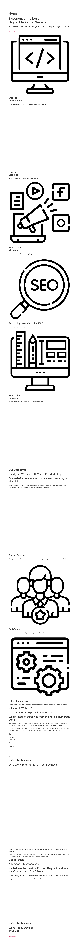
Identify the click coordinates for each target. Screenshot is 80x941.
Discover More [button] (13, 32)
